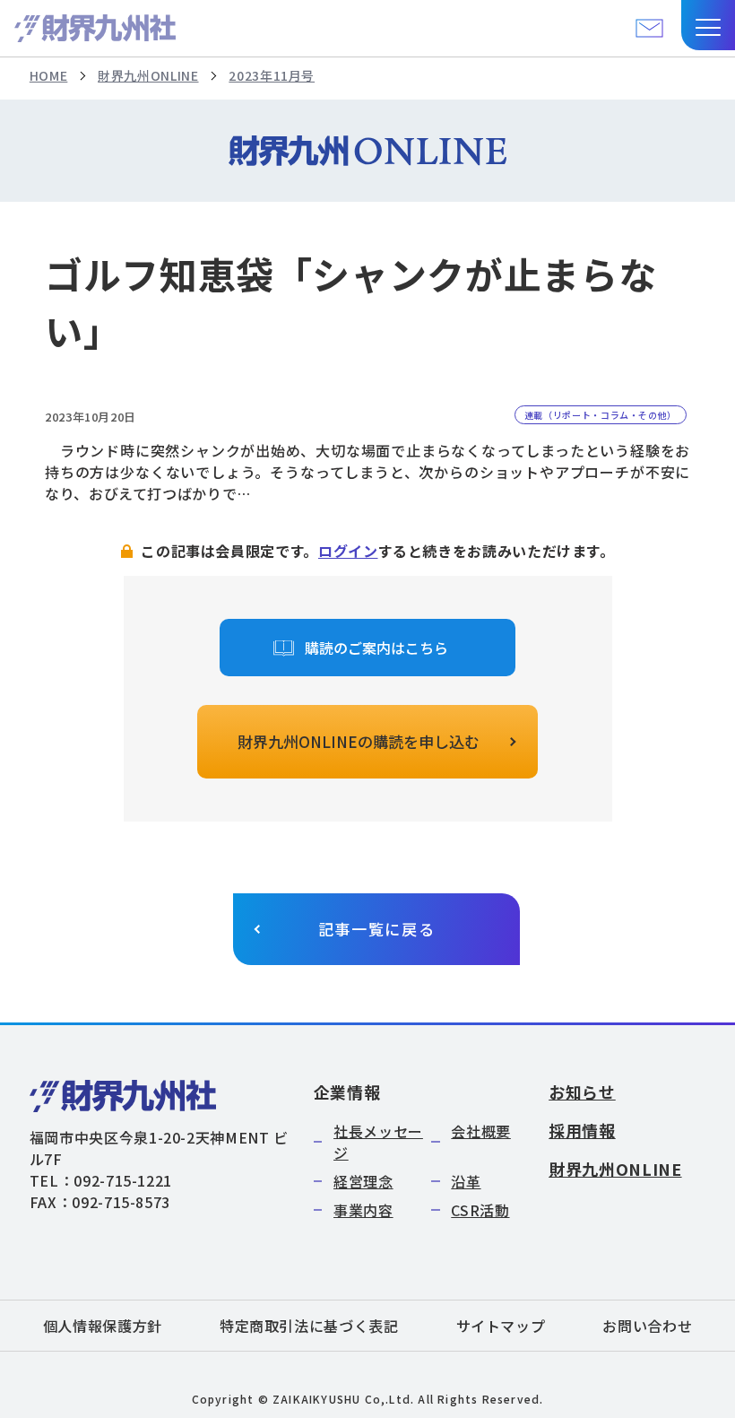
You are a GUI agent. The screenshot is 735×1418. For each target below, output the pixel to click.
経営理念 (363, 1181)
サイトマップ (501, 1325)
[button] (708, 25)
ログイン (348, 550)
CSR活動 (480, 1210)
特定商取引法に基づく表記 (309, 1325)
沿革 (465, 1181)
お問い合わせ (647, 1325)
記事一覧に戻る (377, 929)
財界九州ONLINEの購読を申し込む (359, 741)
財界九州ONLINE (148, 75)
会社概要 (481, 1131)
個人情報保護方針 (102, 1325)
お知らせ (582, 1091)
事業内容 (363, 1210)
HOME (49, 75)
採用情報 (582, 1130)
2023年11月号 (272, 75)
